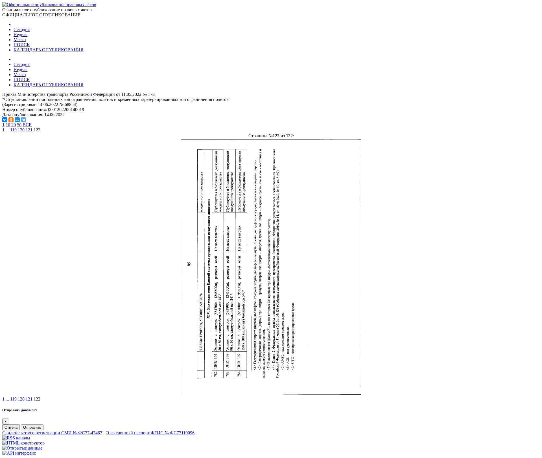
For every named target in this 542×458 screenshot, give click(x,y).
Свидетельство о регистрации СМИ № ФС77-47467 (52, 432)
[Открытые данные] (22, 448)
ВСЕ (27, 124)
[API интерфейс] (19, 453)
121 (29, 129)
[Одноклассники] (11, 119)
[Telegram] (23, 119)
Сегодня (22, 29)
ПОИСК (22, 44)
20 (13, 124)
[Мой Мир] (17, 119)
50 (19, 124)
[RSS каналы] (16, 437)
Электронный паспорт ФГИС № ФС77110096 (150, 432)
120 (21, 129)
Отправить (32, 427)
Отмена (11, 427)
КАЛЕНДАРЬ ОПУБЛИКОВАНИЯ (49, 49)
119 (13, 129)
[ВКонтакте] (4, 119)
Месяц (20, 39)
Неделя (20, 34)
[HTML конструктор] (23, 443)
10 (8, 124)
